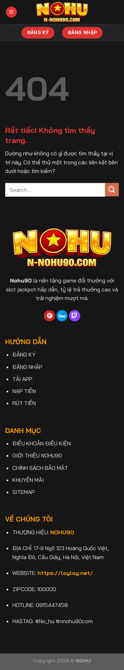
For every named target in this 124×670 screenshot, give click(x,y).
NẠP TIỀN (24, 391)
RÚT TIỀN (24, 403)
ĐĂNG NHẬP (27, 366)
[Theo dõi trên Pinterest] (49, 316)
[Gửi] (112, 189)
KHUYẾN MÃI (28, 479)
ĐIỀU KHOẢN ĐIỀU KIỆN (41, 443)
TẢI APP (22, 378)
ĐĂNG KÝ (23, 354)
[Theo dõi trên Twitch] (74, 316)
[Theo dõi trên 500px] (62, 316)
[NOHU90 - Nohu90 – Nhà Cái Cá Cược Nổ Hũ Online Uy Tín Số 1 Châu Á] (62, 12)
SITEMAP (23, 491)
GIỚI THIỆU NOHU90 (37, 455)
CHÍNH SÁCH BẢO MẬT (40, 467)
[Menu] (11, 12)
